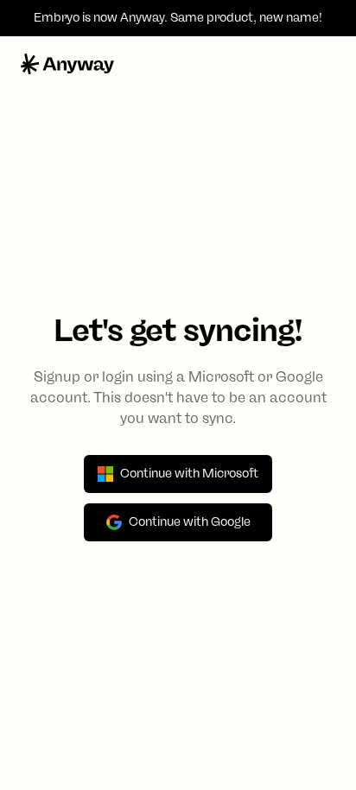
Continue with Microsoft (189, 473)
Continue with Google (190, 522)
